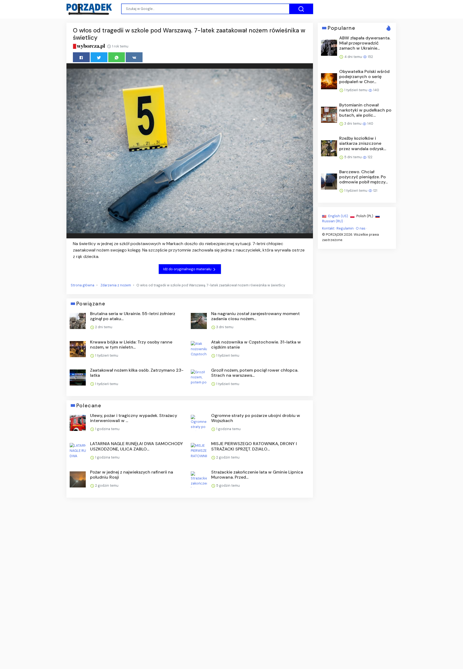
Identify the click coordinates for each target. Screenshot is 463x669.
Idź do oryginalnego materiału (187, 269)
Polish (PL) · (365, 216)
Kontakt (328, 228)
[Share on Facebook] (81, 57)
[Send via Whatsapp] (116, 57)
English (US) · (338, 216)
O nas (360, 228)
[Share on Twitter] (99, 57)
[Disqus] (190, 573)
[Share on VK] (134, 57)
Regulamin (345, 228)
